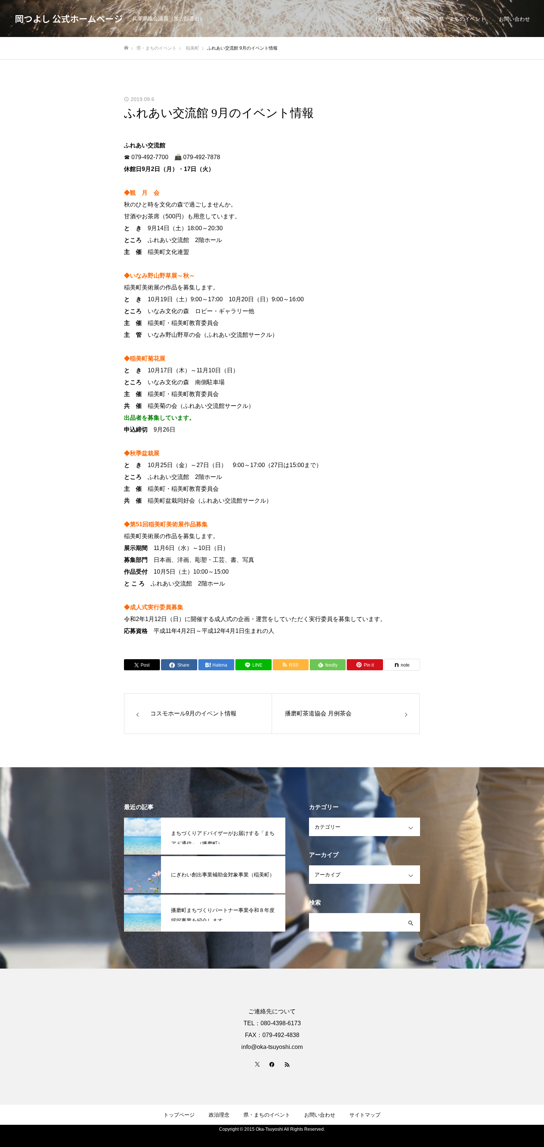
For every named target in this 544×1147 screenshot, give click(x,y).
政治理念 (415, 19)
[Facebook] (272, 1064)
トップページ (179, 1115)
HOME (384, 19)
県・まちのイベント (462, 19)
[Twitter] (257, 1064)
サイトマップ (364, 1115)
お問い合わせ (514, 19)
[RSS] (287, 1064)
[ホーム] (126, 48)
